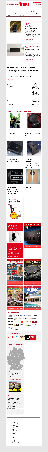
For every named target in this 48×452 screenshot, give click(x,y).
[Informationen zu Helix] (10, 322)
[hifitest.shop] (33, 341)
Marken (26, 13)
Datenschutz (15, 439)
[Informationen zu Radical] (28, 325)
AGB (13, 437)
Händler (38, 13)
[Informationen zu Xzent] (22, 328)
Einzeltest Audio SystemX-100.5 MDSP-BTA (14, 160)
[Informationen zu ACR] (10, 316)
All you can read (20, 15)
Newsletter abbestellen (14, 413)
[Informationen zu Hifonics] (16, 322)
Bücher (13, 422)
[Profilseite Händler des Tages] (15, 391)
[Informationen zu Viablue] (15, 328)
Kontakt (14, 441)
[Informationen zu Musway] (10, 325)
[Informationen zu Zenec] (28, 328)
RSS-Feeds (14, 430)
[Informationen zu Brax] (28, 316)
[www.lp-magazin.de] (27, 341)
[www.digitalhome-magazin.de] (10, 341)
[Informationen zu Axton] (23, 316)
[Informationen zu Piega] (23, 325)
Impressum (15, 434)
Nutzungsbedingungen (17, 443)
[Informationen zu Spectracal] (34, 325)
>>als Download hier (13, 220)
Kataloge (14, 429)
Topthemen (14, 432)
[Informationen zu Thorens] (10, 328)
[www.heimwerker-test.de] (22, 341)
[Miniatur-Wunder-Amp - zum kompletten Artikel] (16, 32)
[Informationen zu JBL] (22, 322)
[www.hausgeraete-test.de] (16, 341)
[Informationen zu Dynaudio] (34, 316)
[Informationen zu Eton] (22, 319)
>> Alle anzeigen (28, 41)
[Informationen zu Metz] (34, 322)
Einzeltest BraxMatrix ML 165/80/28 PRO (32, 132)
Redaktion (14, 425)
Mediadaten (15, 436)
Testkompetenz (15, 424)
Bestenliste (21, 13)
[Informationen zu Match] (28, 322)
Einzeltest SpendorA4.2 (28, 188)
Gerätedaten (15, 426)
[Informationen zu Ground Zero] (33, 319)
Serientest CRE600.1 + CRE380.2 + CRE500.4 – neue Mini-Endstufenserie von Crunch (32, 162)
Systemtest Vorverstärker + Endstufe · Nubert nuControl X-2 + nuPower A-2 (13, 189)
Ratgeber (9, 15)
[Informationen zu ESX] (15, 319)
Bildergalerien (15, 428)
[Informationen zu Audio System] (16, 316)
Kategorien (32, 13)
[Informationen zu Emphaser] (10, 319)
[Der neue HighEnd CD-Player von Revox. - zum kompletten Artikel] (16, 53)
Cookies (14, 440)
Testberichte (14, 13)
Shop (14, 15)
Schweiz (11, 372)
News (8, 13)
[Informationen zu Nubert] (16, 325)
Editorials (14, 433)
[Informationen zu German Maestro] (28, 319)
